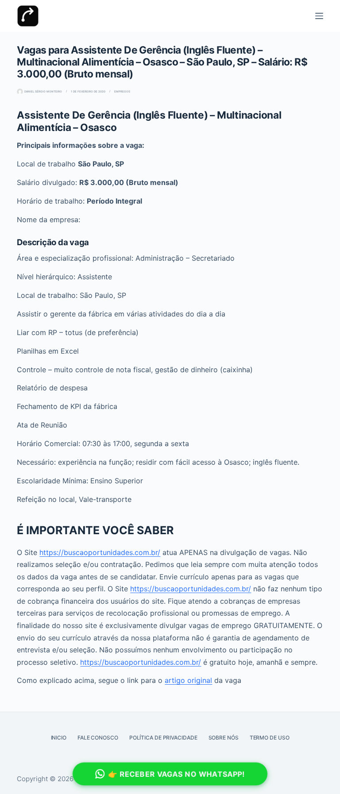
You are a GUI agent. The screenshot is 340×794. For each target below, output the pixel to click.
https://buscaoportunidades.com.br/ (99, 552)
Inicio (58, 737)
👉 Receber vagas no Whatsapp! (177, 774)
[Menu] (319, 16)
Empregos (122, 91)
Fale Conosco (97, 737)
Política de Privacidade (163, 737)
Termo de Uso (270, 737)
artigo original (188, 680)
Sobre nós (224, 737)
